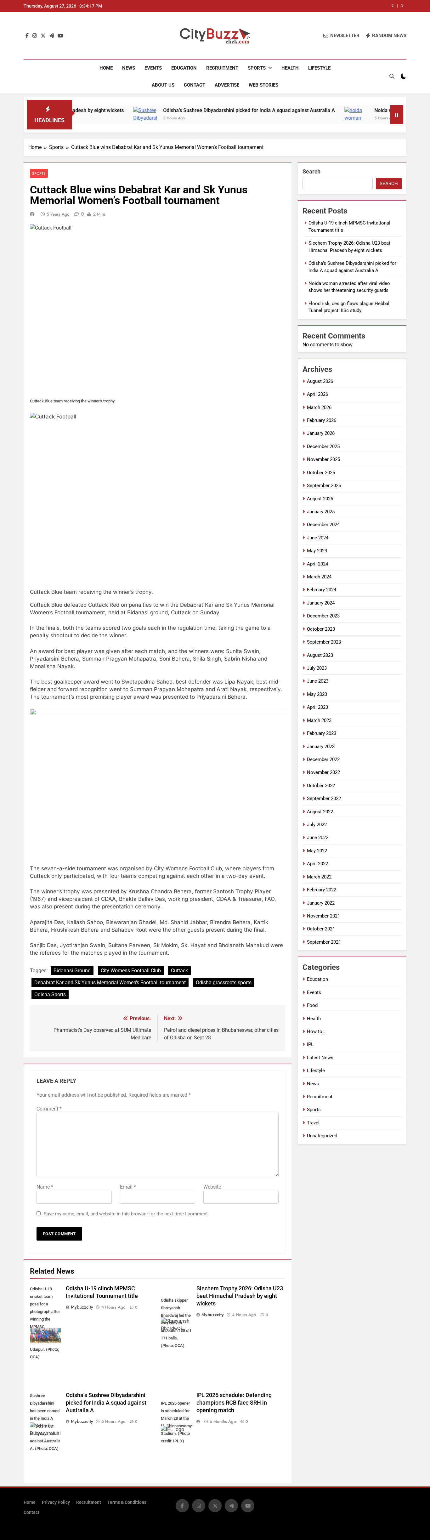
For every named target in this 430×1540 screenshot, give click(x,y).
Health (290, 68)
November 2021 (323, 916)
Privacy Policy (56, 1502)
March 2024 (319, 577)
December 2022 (323, 759)
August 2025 (320, 499)
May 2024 (317, 551)
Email (128, 1187)
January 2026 (321, 433)
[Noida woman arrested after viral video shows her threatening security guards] (311, 118)
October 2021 (321, 929)
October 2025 (321, 472)
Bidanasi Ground (72, 971)
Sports (257, 68)
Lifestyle (319, 68)
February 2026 (321, 420)
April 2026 (317, 394)
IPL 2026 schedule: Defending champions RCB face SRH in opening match (234, 1402)
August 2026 (320, 381)
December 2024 (323, 524)
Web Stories (263, 85)
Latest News (320, 1057)
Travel (313, 1123)
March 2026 (319, 407)
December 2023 (323, 616)
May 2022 (317, 851)
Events (153, 68)
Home (106, 68)
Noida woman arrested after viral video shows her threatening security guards (304, 6)
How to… (316, 1031)
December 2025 (323, 446)
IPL (310, 1044)
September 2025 (324, 485)
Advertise (227, 85)
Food (312, 1005)
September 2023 (324, 642)
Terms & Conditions (126, 1502)
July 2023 (317, 668)
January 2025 (321, 511)
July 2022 (317, 824)
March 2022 (319, 877)
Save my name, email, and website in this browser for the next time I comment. (126, 1214)
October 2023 (321, 629)
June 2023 (317, 681)
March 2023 (319, 720)
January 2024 (321, 603)
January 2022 (321, 903)
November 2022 (323, 772)
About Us (163, 85)
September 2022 (324, 798)
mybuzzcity (82, 1307)
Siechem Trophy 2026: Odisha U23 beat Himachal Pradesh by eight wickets (239, 1296)
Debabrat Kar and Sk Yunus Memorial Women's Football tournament (110, 983)
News (128, 68)
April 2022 (317, 864)
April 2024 (317, 564)
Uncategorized (322, 1136)
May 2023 (317, 694)
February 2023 (321, 733)
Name (45, 1187)
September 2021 (324, 942)
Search (311, 171)
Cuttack (179, 971)
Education (184, 68)
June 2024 (317, 538)
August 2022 (320, 812)
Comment (49, 1109)
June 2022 (317, 837)
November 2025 (323, 459)
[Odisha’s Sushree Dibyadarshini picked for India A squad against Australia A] (100, 118)
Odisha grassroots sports (224, 983)
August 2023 (320, 655)
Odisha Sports (50, 994)
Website (212, 1187)
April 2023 (317, 707)
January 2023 (321, 746)
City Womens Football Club (131, 971)
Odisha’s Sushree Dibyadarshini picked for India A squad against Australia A (204, 110)
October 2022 (321, 785)
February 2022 (321, 890)
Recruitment (222, 68)
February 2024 (321, 590)
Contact (194, 85)
